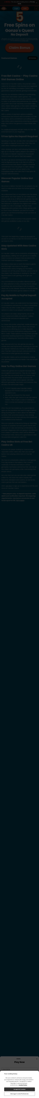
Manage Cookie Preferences (19, 1094)
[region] (19, 1084)
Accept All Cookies (19, 1089)
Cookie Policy (23, 1085)
